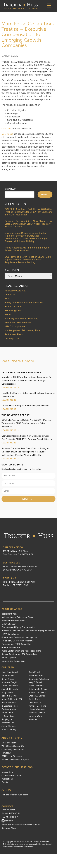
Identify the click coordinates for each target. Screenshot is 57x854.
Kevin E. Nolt (34, 672)
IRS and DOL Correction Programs (18, 640)
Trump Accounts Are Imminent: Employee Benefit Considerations (27, 249)
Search (45, 194)
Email (12, 809)
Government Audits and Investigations (19, 637)
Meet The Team (9, 742)
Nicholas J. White (37, 712)
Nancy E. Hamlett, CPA (12, 699)
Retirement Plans (14, 334)
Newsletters (7, 772)
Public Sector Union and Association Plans (21, 650)
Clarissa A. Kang (9, 709)
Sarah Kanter (8, 712)
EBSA (7, 298)
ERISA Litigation (13, 306)
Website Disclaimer (11, 846)
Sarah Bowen (8, 675)
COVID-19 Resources (11, 775)
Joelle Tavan (34, 699)
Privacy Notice (45, 844)
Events (5, 782)
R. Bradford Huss (10, 706)
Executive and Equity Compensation (18, 627)
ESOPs (8, 314)
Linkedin (9, 820)
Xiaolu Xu (33, 719)
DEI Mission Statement (12, 756)
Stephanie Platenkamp (39, 679)
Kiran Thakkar (35, 702)
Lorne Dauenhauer (10, 685)
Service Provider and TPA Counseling (19, 654)
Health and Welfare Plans (18, 322)
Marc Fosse (7, 134)
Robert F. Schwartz (37, 692)
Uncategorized (12, 338)
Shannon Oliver (36, 675)
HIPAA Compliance (15, 326)
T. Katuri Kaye (8, 716)
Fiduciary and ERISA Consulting (21, 318)
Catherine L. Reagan (38, 689)
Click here (6, 128)
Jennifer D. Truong (37, 706)
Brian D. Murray (9, 729)
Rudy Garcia (7, 692)
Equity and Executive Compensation (24, 302)
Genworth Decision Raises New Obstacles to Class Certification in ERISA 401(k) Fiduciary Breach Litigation (28, 223)
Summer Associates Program (15, 759)
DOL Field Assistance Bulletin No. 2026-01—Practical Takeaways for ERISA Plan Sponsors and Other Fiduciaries (28, 211)
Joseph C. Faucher (10, 689)
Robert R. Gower (9, 695)
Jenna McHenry (9, 726)
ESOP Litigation (13, 310)
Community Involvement (13, 749)
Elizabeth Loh (8, 722)
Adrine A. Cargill (9, 682)
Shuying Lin (7, 719)
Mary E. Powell (35, 682)
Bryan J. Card (8, 679)
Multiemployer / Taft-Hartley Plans (22, 330)
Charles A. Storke (37, 695)
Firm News (7, 752)
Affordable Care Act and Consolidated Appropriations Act (28, 630)
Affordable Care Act (15, 290)
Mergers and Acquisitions (14, 661)
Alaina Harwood (9, 702)
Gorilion (29, 846)
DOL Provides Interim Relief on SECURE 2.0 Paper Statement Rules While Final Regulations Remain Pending (28, 259)
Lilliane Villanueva (37, 709)
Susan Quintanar (36, 685)
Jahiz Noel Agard (10, 672)
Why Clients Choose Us (13, 746)
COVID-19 (10, 294)
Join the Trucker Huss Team (15, 794)
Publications (7, 778)
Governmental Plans (11, 647)
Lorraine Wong (35, 716)
